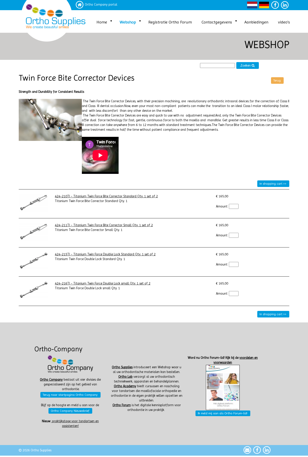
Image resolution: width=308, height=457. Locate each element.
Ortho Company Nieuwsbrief (70, 411)
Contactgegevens (217, 22)
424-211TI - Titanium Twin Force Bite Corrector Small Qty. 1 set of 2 (104, 225)
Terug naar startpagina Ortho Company (70, 394)
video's (284, 22)
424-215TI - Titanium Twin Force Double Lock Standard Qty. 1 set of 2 (105, 254)
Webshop (128, 22)
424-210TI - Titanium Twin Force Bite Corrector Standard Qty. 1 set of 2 (106, 196)
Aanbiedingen (256, 22)
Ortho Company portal (101, 5)
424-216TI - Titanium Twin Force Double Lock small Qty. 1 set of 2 (102, 283)
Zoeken (246, 66)
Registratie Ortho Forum (170, 22)
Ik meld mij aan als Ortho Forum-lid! (222, 413)
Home (102, 22)
